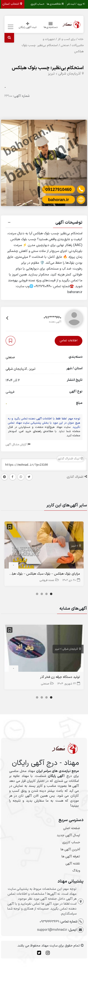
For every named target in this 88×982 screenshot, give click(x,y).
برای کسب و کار (66, 39)
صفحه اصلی (71, 828)
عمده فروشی (47, 580)
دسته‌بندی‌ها (51, 27)
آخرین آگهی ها (70, 849)
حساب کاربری (37, 4)
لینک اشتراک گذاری (69, 459)
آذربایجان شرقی (69, 73)
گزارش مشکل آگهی (16, 444)
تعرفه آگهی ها (70, 856)
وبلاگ (76, 870)
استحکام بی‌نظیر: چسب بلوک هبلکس (48, 68)
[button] (44, 223)
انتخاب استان (11, 4)
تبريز (51, 73)
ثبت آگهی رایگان (28, 27)
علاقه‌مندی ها (54, 4)
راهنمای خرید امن (30, 431)
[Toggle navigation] (10, 27)
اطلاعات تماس (68, 340)
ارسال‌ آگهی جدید (68, 835)
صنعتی (65, 45)
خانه (81, 39)
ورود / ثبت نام (75, 4)
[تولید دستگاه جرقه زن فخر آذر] (44, 649)
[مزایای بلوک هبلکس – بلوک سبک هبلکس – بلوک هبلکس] (44, 546)
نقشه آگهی (72, 863)
